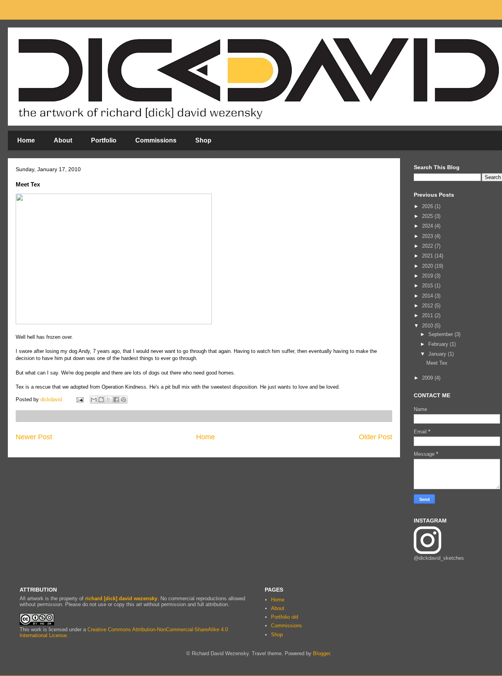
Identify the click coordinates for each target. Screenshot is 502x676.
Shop (203, 140)
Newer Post (34, 437)
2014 (428, 296)
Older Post (375, 437)
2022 (428, 246)
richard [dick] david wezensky (121, 598)
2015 (428, 286)
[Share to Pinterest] (123, 400)
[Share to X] (109, 400)
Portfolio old (284, 617)
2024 (428, 226)
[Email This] (94, 400)
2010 (428, 326)
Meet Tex (436, 363)
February (439, 344)
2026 (428, 206)
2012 (428, 306)
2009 (428, 378)
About (63, 140)
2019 (428, 276)
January (438, 354)
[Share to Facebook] (116, 400)
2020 (428, 266)
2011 (428, 315)
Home (26, 140)
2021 (428, 256)
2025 (428, 216)
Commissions (155, 140)
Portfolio (103, 140)
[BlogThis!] (101, 400)
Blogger (321, 653)
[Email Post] (79, 399)
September (441, 334)
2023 (428, 236)
